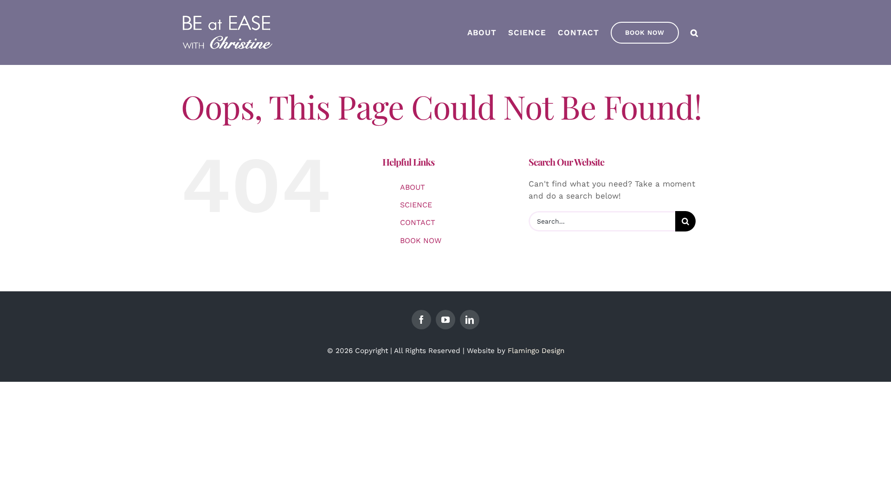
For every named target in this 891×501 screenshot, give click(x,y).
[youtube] (445, 319)
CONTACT (417, 222)
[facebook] (421, 319)
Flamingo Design (536, 351)
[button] (694, 32)
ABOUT (412, 187)
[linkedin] (469, 319)
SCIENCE (416, 204)
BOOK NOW (420, 240)
